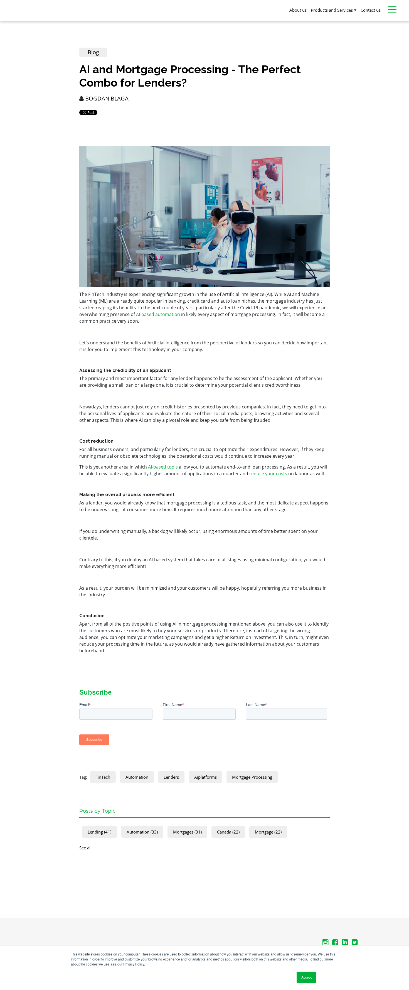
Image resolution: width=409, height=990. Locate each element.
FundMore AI (304, 27)
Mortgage (268, 832)
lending (99, 832)
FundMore (17, 7)
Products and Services (332, 10)
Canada (228, 832)
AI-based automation (158, 314)
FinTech (102, 777)
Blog (93, 52)
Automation (136, 777)
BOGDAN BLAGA (107, 98)
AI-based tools (163, 467)
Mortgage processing (252, 777)
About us (298, 10)
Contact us (371, 10)
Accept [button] (306, 977)
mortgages (187, 832)
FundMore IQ (304, 42)
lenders (171, 777)
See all (85, 848)
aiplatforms (205, 777)
